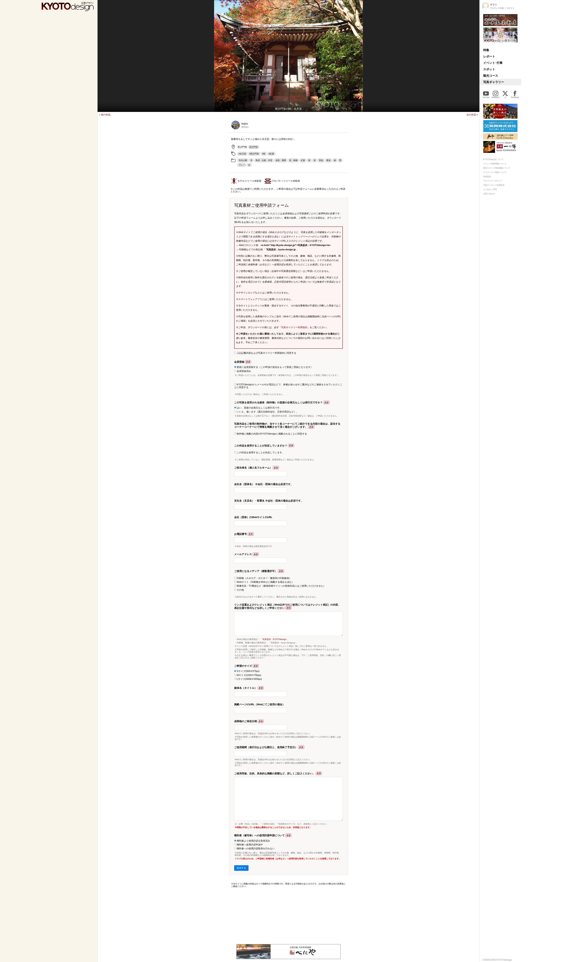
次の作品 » (472, 114)
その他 (240, 590)
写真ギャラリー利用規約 (294, 327)
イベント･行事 (493, 62)
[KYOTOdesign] (68, 9)
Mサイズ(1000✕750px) (248, 675)
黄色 (328, 160)
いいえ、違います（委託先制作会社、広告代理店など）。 (267, 411)
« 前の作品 (104, 114)
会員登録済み (243, 371)
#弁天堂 (242, 154)
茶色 (321, 160)
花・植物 (293, 160)
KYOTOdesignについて (493, 159)
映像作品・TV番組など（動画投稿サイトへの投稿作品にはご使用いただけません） (280, 586)
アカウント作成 (497, 8)
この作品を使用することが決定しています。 (260, 452)
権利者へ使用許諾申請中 (249, 844)
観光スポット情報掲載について (496, 168)
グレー (242, 165)
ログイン (510, 8)
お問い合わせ (489, 194)
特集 (486, 50)
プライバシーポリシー (493, 181)
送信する (241, 868)
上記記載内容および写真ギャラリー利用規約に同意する (266, 353)
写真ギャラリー (493, 82)
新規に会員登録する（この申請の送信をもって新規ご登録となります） (274, 367)
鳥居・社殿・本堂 (264, 160)
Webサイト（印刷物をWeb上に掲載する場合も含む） (265, 582)
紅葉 (303, 160)
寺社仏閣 (243, 160)
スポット (489, 69)
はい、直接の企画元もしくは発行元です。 (259, 407)
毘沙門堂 (254, 147)
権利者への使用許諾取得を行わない (255, 848)
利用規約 (487, 176)
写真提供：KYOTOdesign (274, 639)
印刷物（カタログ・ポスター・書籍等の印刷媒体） (263, 578)
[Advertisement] (288, 916)
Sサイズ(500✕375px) (247, 671)
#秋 (263, 154)
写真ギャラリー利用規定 (494, 185)
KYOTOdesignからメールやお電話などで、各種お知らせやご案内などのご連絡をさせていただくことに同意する (288, 385)
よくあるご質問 (490, 189)
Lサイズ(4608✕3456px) (249, 679)
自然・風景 (281, 160)
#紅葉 (271, 154)
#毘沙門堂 (254, 154)
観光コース (490, 75)
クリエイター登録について (494, 172)
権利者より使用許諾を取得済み (253, 841)
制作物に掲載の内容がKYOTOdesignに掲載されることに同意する (271, 433)
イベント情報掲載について (494, 164)
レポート (489, 56)
